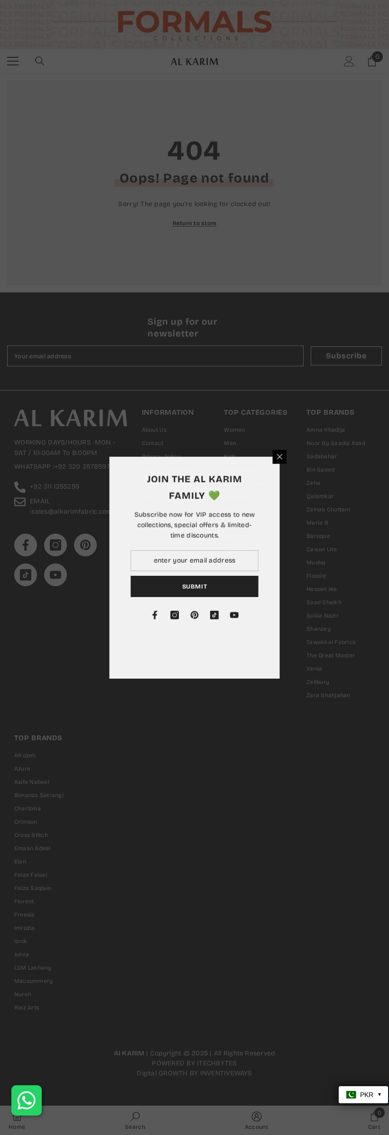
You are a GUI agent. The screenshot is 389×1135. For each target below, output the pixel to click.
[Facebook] (193, 615)
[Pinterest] (232, 615)
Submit (232, 586)
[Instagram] (212, 615)
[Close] (318, 456)
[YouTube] (272, 615)
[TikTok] (252, 615)
